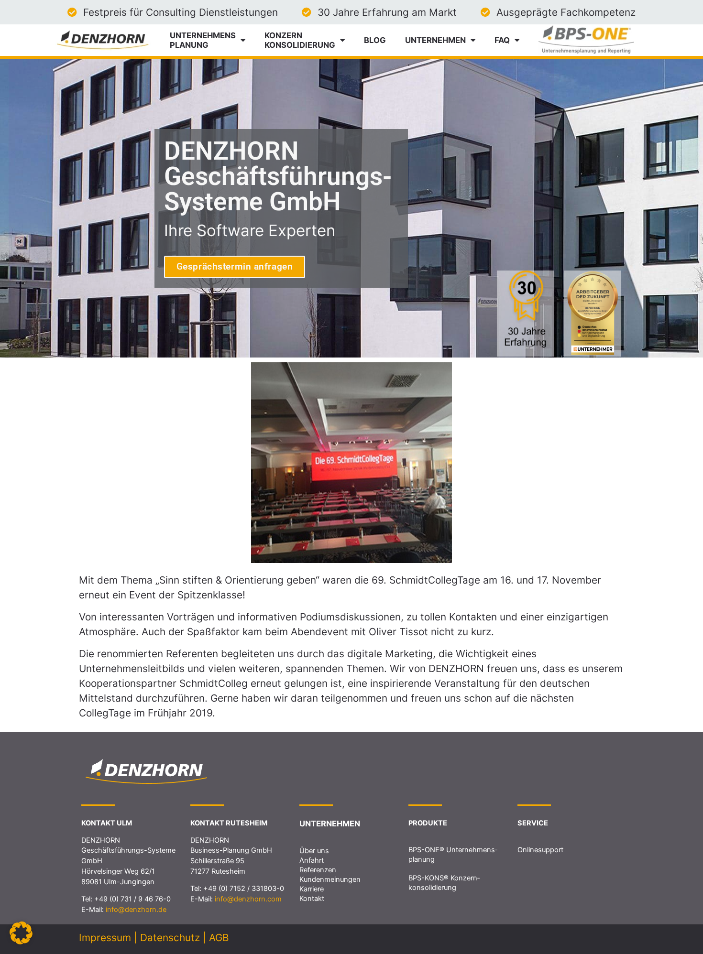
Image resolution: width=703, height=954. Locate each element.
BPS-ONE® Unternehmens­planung (452, 855)
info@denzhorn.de (136, 909)
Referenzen (317, 870)
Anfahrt (311, 860)
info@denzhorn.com (248, 899)
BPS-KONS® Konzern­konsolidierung (444, 883)
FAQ (502, 40)
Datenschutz (170, 937)
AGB (219, 937)
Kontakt (311, 898)
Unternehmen (435, 40)
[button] (21, 933)
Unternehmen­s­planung (203, 40)
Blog (375, 40)
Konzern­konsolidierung (299, 40)
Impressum (105, 937)
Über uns (314, 850)
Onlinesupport (540, 850)
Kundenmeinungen (330, 879)
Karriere (311, 889)
